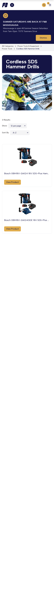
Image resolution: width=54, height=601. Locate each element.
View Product (12, 182)
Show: (4, 125)
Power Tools (7, 49)
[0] (50, 5)
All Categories (8, 46)
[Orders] (50, 5)
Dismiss (43, 38)
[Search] (44, 5)
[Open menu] (12, 5)
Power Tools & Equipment (28, 46)
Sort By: (5, 132)
